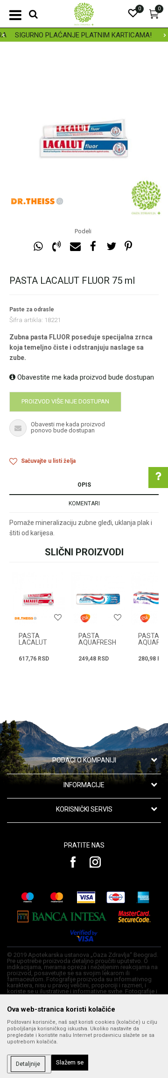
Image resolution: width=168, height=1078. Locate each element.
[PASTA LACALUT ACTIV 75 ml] (38, 598)
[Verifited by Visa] (84, 935)
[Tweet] (111, 246)
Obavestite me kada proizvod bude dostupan (84, 377)
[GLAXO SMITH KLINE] (85, 618)
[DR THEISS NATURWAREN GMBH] (37, 201)
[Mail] (74, 246)
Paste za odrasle (31, 309)
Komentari (84, 503)
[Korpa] (154, 16)
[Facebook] (93, 246)
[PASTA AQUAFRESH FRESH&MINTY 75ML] (98, 598)
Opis (84, 485)
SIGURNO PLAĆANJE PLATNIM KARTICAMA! (83, 35)
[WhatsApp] (38, 246)
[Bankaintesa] (62, 916)
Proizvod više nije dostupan (65, 401)
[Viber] (56, 246)
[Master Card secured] (134, 916)
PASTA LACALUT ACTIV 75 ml (37, 642)
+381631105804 (98, 609)
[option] (84, 35)
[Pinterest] (128, 246)
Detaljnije (28, 1064)
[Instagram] (95, 862)
